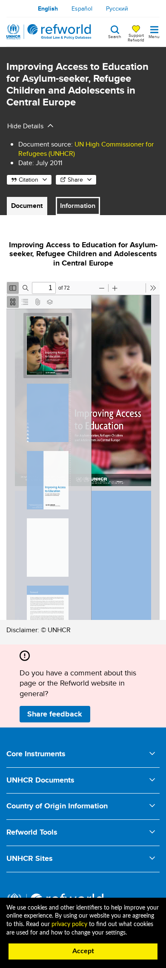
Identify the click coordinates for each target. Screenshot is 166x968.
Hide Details (25, 126)
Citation (28, 179)
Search (114, 36)
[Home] (49, 32)
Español (82, 8)
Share (75, 179)
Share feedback (54, 713)
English (48, 8)
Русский (117, 8)
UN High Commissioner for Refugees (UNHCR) (86, 148)
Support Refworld (136, 37)
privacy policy (69, 924)
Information (77, 205)
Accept (83, 951)
